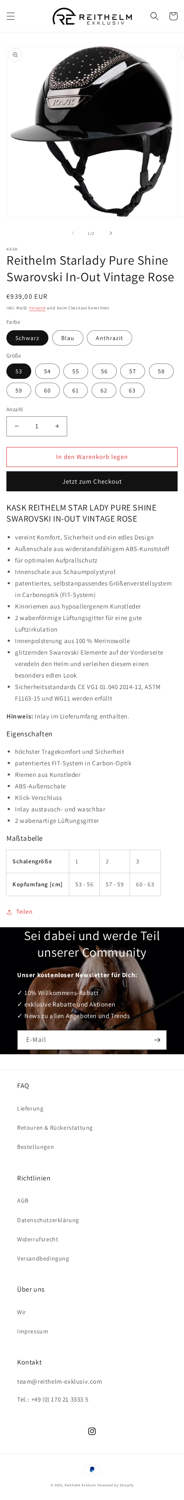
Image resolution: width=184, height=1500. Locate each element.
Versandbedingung (43, 1258)
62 (104, 390)
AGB (23, 1200)
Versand (37, 308)
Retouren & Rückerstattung (55, 1127)
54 (47, 371)
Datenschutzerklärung (48, 1220)
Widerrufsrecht (37, 1239)
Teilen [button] (24, 911)
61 (75, 390)
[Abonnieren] (157, 1040)
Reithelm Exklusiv (80, 1485)
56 (104, 371)
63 (132, 390)
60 (47, 390)
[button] (10, 16)
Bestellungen (35, 1147)
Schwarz (27, 338)
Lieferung (30, 1108)
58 (161, 371)
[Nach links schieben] (73, 233)
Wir (21, 1312)
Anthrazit (109, 338)
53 (18, 371)
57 (132, 371)
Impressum (32, 1331)
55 (75, 371)
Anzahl (14, 409)
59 (18, 390)
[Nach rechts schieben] (110, 233)
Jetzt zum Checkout (92, 481)
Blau (67, 338)
